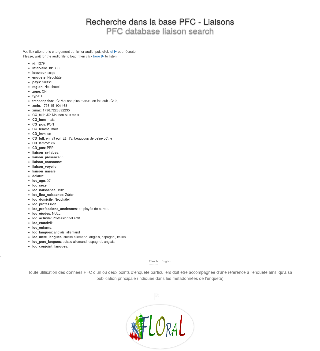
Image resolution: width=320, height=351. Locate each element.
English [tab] (166, 261)
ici (112, 51)
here (97, 56)
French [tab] (153, 261)
